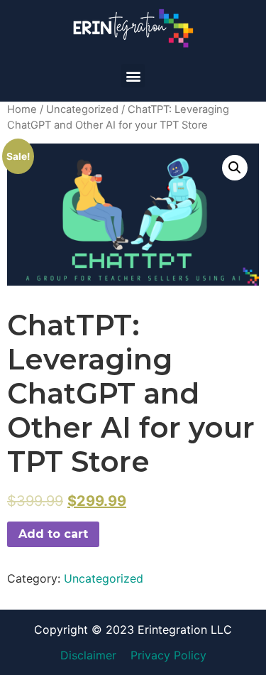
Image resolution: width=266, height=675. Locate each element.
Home (22, 109)
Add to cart (53, 534)
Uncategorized (82, 109)
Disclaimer (88, 655)
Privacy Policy (168, 655)
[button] (133, 75)
